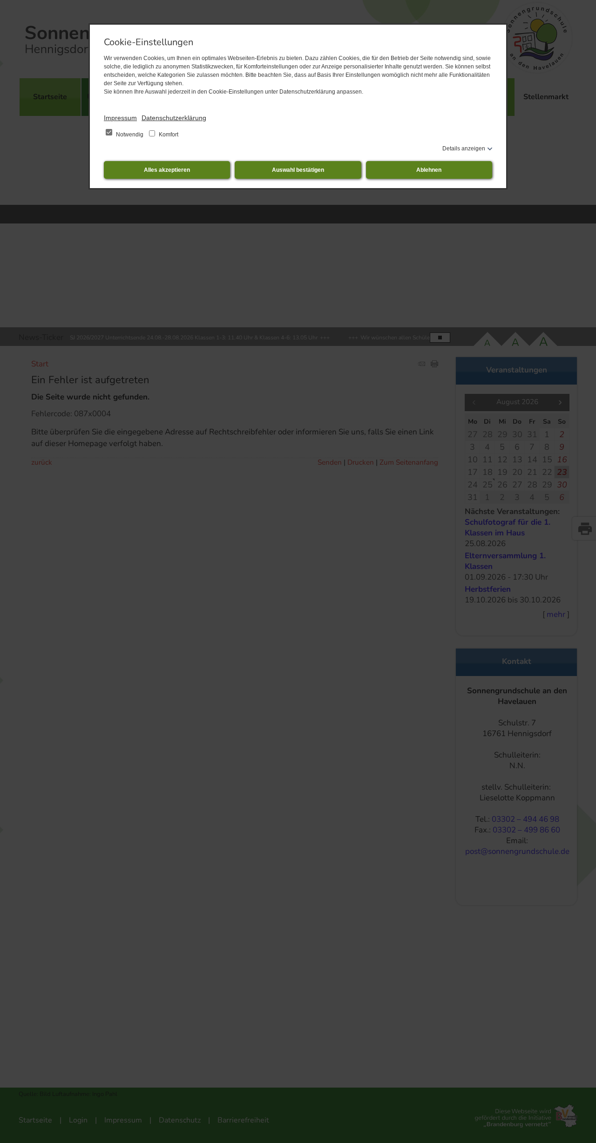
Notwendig (130, 134)
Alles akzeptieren (167, 170)
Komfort (167, 134)
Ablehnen (428, 170)
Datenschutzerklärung (174, 118)
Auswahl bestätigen (298, 170)
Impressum (120, 118)
